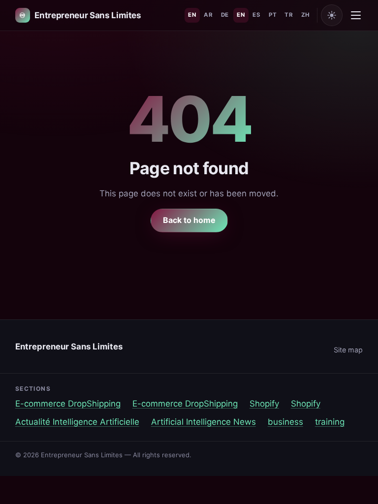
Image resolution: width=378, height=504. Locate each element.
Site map (348, 350)
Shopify (264, 404)
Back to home (189, 220)
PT (273, 14)
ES (256, 14)
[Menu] (356, 15)
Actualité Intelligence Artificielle (77, 422)
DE (225, 14)
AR (208, 14)
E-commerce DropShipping (68, 404)
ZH (305, 14)
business (285, 422)
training (330, 422)
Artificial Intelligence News (203, 422)
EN (192, 14)
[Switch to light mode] (332, 15)
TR (288, 14)
